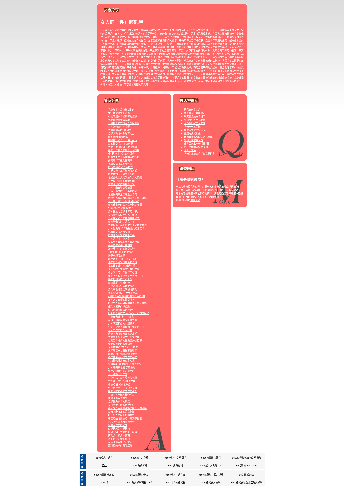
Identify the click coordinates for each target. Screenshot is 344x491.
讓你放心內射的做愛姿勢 (121, 248)
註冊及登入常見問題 (194, 120)
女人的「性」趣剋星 (119, 238)
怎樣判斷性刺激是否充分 (121, 133)
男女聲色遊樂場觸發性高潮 (122, 289)
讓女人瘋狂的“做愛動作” (121, 306)
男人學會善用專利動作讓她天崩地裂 (127, 408)
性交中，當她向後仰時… (121, 394)
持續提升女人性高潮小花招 (122, 140)
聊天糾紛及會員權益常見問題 (199, 153)
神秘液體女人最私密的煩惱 (122, 116)
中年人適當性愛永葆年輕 (121, 371)
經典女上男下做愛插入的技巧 (123, 157)
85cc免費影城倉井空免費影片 (246, 482)
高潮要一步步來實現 (119, 435)
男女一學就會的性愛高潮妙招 (123, 150)
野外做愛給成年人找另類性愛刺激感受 (128, 313)
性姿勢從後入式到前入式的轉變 (125, 177)
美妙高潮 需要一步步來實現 (123, 293)
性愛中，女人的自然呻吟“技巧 (124, 218)
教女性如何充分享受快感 (121, 174)
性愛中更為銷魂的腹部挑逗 (122, 147)
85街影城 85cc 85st (246, 465)
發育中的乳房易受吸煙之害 (122, 320)
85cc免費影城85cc (104, 474)
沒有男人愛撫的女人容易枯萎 (123, 242)
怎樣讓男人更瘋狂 (117, 398)
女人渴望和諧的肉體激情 (121, 323)
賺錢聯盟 (195, 200)
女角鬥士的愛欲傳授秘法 (121, 405)
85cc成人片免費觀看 (175, 457)
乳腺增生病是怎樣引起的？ (122, 109)
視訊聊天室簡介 (192, 109)
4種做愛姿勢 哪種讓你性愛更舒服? (126, 296)
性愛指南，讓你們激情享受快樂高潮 (127, 225)
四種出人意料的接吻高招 (121, 415)
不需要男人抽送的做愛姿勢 (122, 357)
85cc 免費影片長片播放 (210, 474)
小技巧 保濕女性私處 (119, 384)
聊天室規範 (190, 150)
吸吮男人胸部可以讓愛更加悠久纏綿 (127, 198)
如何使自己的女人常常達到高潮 (125, 204)
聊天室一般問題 (192, 126)
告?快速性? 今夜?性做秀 (121, 153)
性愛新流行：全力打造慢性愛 (123, 337)
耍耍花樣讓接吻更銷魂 (120, 245)
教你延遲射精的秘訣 (119, 439)
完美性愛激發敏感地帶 (120, 120)
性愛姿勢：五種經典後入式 (122, 170)
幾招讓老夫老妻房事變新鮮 (122, 350)
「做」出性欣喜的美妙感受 (122, 191)
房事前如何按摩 (116, 255)
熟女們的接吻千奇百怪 (120, 279)
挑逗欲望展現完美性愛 (120, 164)
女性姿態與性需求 (117, 374)
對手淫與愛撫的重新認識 (121, 181)
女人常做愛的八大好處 (120, 330)
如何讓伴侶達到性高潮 (120, 160)
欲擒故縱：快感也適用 (120, 282)
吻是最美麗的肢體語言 (120, 344)
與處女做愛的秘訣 (117, 425)
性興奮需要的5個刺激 (119, 130)
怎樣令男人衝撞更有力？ (121, 442)
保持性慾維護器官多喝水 (121, 360)
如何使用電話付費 (193, 140)
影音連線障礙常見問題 (196, 147)
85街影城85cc (246, 474)
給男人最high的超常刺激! (121, 411)
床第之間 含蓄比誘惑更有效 (123, 354)
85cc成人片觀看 (104, 457)
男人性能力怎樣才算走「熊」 (123, 211)
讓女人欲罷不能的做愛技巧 (122, 391)
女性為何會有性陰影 (119, 126)
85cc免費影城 (175, 465)
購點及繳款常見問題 (194, 123)
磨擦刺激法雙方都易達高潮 (122, 333)
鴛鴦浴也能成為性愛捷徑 (121, 184)
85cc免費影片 (139, 465)
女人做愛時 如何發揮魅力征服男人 (126, 228)
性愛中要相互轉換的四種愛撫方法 (126, 327)
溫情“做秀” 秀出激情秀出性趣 (123, 269)
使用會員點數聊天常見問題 (198, 137)
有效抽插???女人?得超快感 (123, 347)
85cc (104, 465)
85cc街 (104, 482)
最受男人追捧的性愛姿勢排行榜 (125, 340)
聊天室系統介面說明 (194, 113)
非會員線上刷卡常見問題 (197, 143)
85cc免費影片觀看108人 (140, 482)
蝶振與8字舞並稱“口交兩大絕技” (125, 364)
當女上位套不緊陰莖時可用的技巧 (126, 276)
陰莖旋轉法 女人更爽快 (120, 167)
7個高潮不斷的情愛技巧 (121, 252)
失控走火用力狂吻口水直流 (122, 388)
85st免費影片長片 (210, 482)
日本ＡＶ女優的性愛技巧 (121, 299)
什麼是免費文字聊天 (194, 130)
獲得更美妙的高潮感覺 (120, 445)
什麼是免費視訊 (192, 133)
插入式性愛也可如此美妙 (121, 422)
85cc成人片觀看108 (211, 465)
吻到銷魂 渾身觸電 (118, 137)
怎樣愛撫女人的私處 (119, 401)
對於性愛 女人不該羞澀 (120, 143)
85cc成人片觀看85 (175, 474)
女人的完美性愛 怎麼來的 (121, 367)
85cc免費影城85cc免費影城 (246, 457)
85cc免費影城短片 (140, 474)
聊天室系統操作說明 (194, 116)
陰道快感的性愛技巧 (119, 428)
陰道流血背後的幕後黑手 (121, 235)
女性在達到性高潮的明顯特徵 (123, 201)
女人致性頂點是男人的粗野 (122, 215)
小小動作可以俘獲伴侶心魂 (122, 272)
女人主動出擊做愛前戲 (120, 187)
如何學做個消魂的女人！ (121, 221)
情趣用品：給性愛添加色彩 (122, 377)
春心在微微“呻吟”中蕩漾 (121, 316)
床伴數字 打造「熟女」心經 (123, 259)
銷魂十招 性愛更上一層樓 (122, 432)
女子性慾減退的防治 (119, 113)
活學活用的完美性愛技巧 (121, 286)
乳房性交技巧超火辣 (119, 232)
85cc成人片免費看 (175, 482)
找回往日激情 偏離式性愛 (121, 265)
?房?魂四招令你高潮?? (120, 208)
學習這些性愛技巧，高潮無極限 (125, 418)
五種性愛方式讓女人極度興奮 (123, 123)
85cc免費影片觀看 (211, 457)
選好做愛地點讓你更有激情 (122, 262)
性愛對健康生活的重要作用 (122, 194)
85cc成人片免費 (139, 457)
